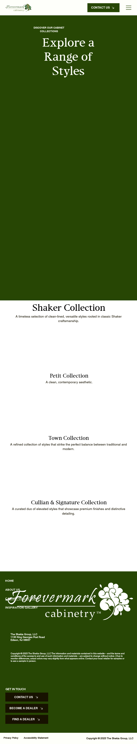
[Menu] (129, 7)
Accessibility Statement (36, 738)
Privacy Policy (11, 738)
